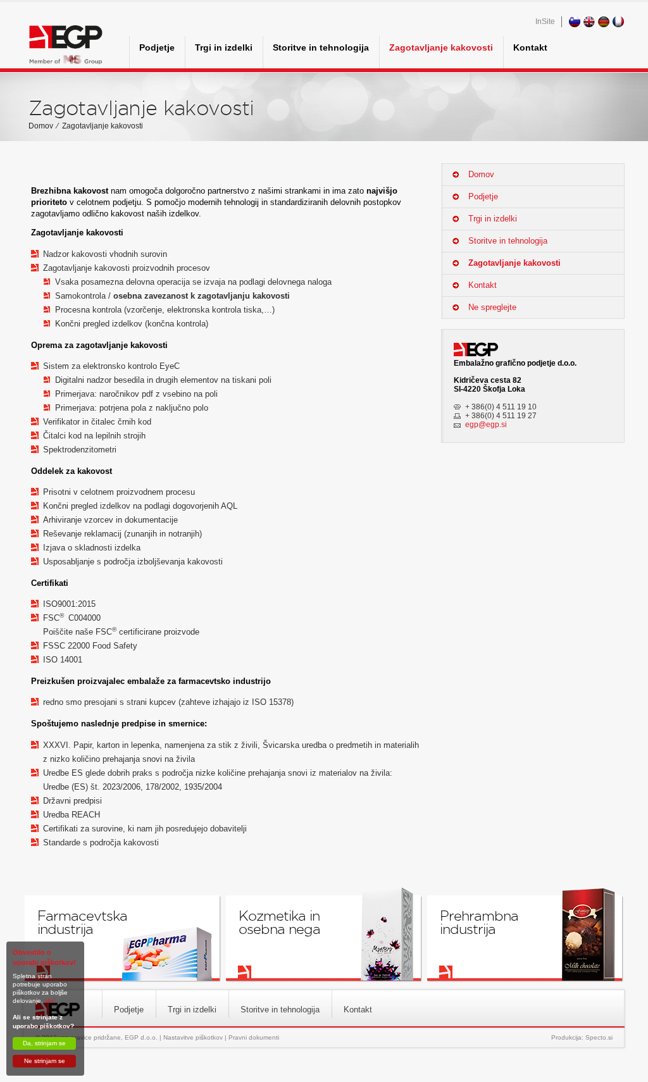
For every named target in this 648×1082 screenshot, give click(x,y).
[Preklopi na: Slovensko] (575, 21)
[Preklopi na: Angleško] (590, 21)
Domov (40, 125)
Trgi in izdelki (223, 47)
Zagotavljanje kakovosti (441, 47)
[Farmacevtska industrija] (122, 938)
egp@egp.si (486, 424)
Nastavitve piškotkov (193, 1037)
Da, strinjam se (44, 1043)
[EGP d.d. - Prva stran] (66, 47)
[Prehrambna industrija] (524, 938)
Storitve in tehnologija (321, 47)
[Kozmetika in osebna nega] (323, 938)
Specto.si (599, 1037)
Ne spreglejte (492, 307)
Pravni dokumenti (253, 1037)
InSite (545, 21)
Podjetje (157, 47)
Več (50, 1000)
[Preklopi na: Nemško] (604, 21)
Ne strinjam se (44, 1060)
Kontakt (530, 47)
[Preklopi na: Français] (619, 21)
